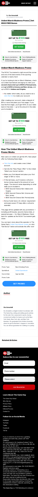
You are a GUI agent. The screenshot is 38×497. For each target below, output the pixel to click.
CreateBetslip (26, 3)
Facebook (6, 428)
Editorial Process (8, 409)
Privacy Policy (7, 403)
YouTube (5, 423)
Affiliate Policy (7, 406)
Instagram (6, 420)
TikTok (5, 430)
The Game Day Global (9, 398)
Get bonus (19, 47)
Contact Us (6, 411)
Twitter (5, 425)
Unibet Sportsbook (21, 270)
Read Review (26, 51)
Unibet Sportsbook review (19, 224)
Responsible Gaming (20, 42)
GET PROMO (19, 284)
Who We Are (7, 401)
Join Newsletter (19, 387)
